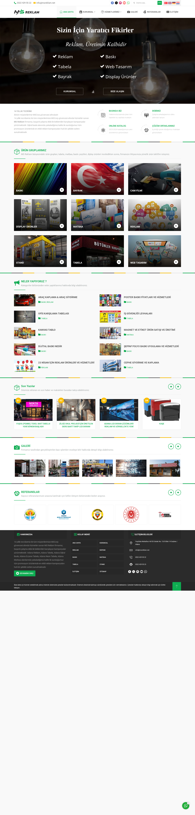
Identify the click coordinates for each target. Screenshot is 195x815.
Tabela (44, 319)
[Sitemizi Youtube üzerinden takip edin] (124, 2)
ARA (159, 3)
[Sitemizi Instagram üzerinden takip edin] (120, 2)
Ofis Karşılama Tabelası (53, 313)
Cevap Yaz (168, 794)
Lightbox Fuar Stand (162, 424)
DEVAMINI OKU (26, 573)
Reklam (50, 302)
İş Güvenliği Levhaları (138, 313)
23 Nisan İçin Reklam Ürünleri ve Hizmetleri (66, 362)
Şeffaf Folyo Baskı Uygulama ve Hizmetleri (151, 346)
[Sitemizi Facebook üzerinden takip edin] (112, 2)
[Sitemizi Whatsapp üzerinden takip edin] (128, 2)
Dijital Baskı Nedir (50, 346)
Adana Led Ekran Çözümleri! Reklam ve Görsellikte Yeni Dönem (76, 425)
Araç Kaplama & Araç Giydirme (57, 297)
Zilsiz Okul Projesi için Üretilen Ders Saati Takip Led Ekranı (33, 425)
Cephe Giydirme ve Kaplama (141, 362)
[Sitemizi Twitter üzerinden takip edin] (116, 2)
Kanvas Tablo (47, 329)
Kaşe (118, 424)
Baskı (43, 302)
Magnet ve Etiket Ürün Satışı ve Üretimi (149, 329)
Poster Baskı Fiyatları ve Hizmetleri (147, 297)
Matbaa (130, 335)
